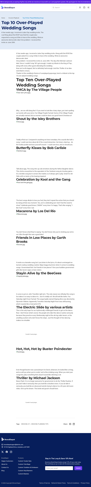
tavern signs (27, 270)
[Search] (53, 7)
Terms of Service (44, 483)
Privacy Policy (85, 483)
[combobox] (65, 7)
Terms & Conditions (73, 483)
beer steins (37, 270)
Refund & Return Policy (58, 483)
